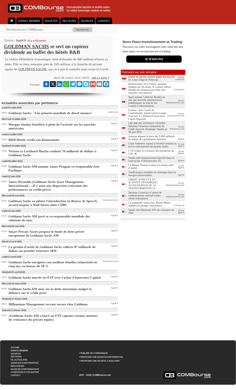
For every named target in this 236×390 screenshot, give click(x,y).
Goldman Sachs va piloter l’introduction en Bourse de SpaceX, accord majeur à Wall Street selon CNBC (53, 203)
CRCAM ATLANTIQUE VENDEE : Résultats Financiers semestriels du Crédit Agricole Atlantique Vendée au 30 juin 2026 (147, 128)
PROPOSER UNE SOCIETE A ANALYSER (99, 361)
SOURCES (87, 20)
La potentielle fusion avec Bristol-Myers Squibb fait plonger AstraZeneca (149, 204)
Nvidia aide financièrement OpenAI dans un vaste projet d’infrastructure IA (151, 159)
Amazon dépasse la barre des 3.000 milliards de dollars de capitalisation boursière (151, 138)
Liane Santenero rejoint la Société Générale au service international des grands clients (152, 145)
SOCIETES (51, 20)
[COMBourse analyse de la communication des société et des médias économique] (61, 14)
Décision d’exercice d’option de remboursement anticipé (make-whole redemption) (145, 195)
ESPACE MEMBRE (29, 20)
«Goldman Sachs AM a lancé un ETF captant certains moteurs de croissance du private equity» (53, 317)
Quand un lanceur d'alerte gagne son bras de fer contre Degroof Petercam (151, 78)
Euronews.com (110, 200)
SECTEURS (69, 20)
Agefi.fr (21, 40)
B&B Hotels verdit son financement (33, 140)
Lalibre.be (113, 112)
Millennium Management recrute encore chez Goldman (48, 304)
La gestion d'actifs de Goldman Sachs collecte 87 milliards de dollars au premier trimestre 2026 (52, 249)
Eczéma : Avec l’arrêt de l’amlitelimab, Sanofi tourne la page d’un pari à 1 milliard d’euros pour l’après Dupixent (147, 114)
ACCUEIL (15, 347)
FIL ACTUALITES (19, 360)
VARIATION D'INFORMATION (25, 363)
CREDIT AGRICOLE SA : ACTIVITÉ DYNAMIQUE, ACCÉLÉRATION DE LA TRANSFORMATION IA (143, 184)
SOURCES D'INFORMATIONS (25, 369)
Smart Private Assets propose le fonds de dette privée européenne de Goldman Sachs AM (46, 233)
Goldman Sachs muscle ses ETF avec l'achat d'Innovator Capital (54, 277)
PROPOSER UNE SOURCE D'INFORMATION (101, 357)
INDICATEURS (17, 366)
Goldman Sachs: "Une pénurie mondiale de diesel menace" (50, 113)
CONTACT (104, 20)
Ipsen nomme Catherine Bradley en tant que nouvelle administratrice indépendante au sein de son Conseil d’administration (146, 101)
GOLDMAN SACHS (26, 46)
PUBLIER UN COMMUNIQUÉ (94, 353)
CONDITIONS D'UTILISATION (25, 372)
